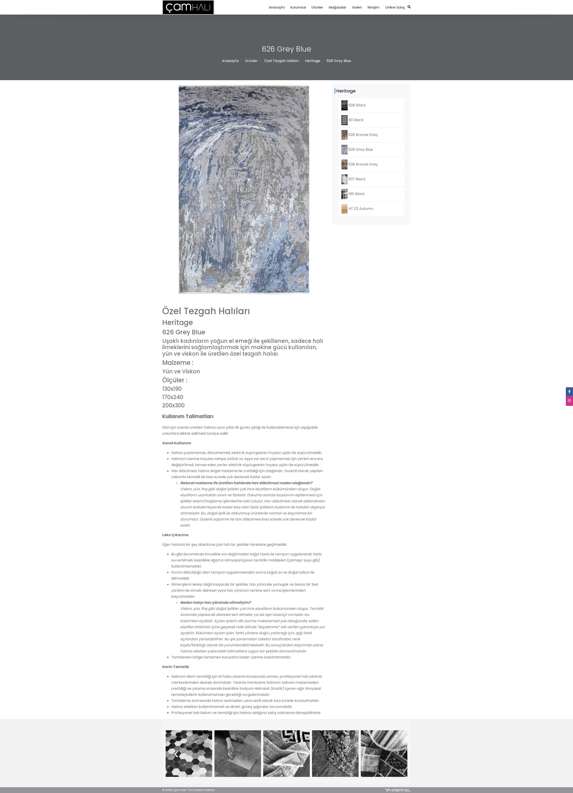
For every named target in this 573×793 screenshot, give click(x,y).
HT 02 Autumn (360, 208)
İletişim (373, 7)
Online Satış (395, 7)
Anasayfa (277, 7)
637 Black (357, 179)
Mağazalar (337, 7)
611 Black (355, 119)
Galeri (357, 7)
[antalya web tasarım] (398, 790)
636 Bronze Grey (363, 164)
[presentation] (174, 754)
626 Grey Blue (339, 60)
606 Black (357, 105)
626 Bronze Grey (363, 134)
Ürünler (317, 7)
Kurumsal (298, 7)
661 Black (356, 193)
